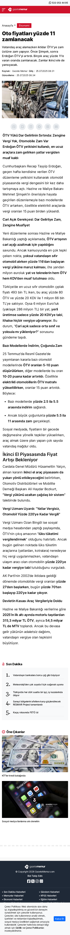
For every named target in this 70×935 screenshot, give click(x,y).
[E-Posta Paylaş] (56, 126)
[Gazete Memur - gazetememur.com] (18, 9)
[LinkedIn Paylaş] (31, 126)
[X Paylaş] (22, 126)
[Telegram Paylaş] (39, 126)
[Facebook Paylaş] (14, 126)
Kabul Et (59, 918)
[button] (3, 9)
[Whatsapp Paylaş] (47, 126)
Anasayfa (7, 25)
